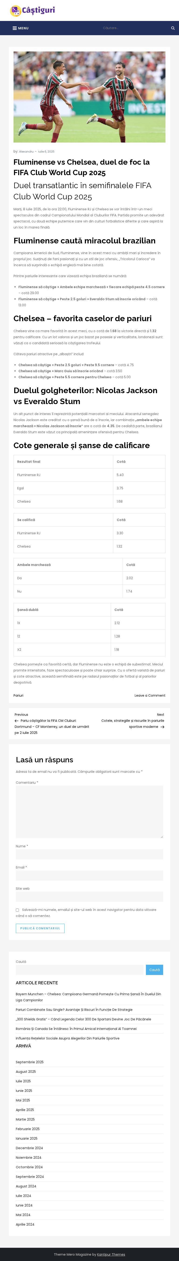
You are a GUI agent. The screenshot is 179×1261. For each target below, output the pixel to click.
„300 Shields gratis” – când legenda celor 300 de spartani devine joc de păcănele (83, 1019)
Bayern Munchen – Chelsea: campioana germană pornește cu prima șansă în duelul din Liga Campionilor (88, 997)
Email (21, 867)
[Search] (173, 28)
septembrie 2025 (30, 1062)
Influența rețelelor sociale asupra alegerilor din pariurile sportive (68, 1038)
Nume (22, 846)
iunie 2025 (24, 1090)
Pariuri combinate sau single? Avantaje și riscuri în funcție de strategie (74, 1009)
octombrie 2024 (29, 1167)
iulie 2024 (23, 1195)
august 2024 (26, 1186)
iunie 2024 (24, 1205)
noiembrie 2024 (28, 1157)
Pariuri (18, 695)
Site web (23, 888)
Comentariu (27, 782)
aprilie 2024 (25, 1224)
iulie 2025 (23, 1081)
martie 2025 (25, 1119)
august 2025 (26, 1071)
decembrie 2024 (29, 1148)
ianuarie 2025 (27, 1138)
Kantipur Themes (111, 1254)
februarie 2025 (28, 1129)
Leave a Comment (150, 695)
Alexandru (26, 151)
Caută (21, 961)
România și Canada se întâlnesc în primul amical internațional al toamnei (76, 1028)
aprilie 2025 (25, 1110)
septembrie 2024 (30, 1176)
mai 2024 (23, 1215)
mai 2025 (23, 1100)
